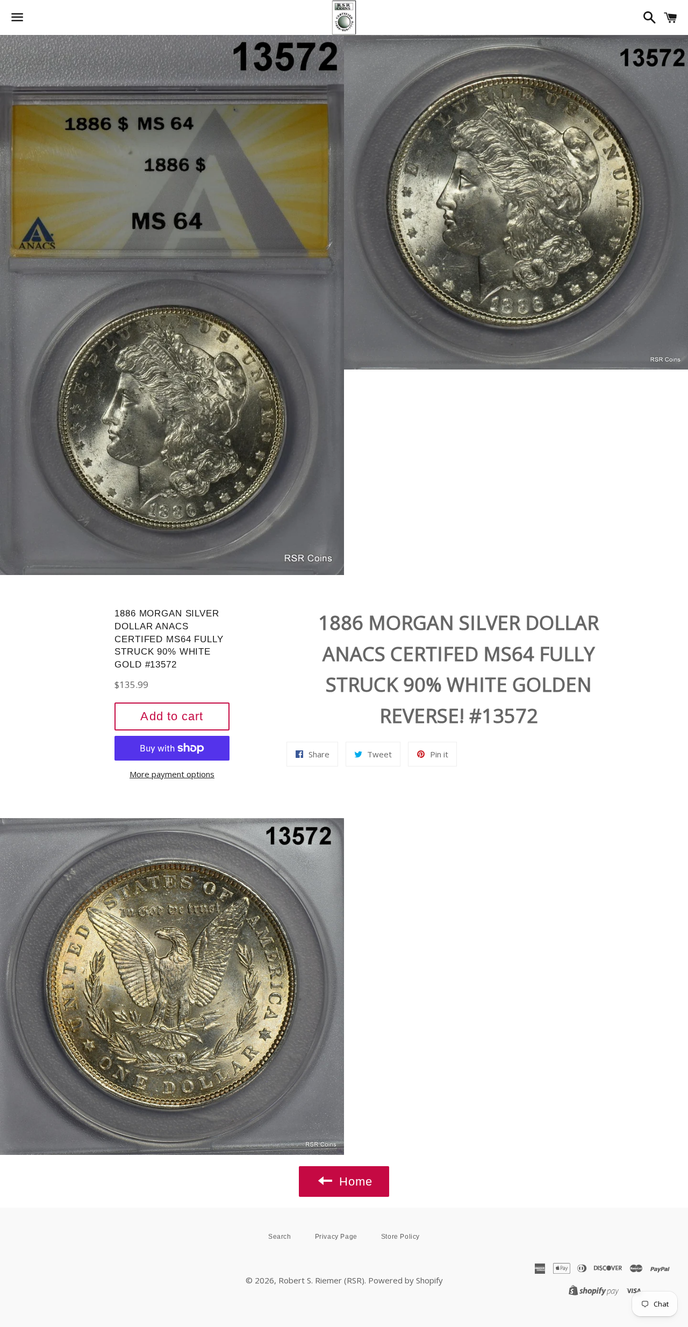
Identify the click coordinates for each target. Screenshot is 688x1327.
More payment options (172, 774)
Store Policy (400, 1236)
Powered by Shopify (405, 1280)
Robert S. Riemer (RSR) (321, 1280)
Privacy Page (336, 1236)
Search (279, 1236)
